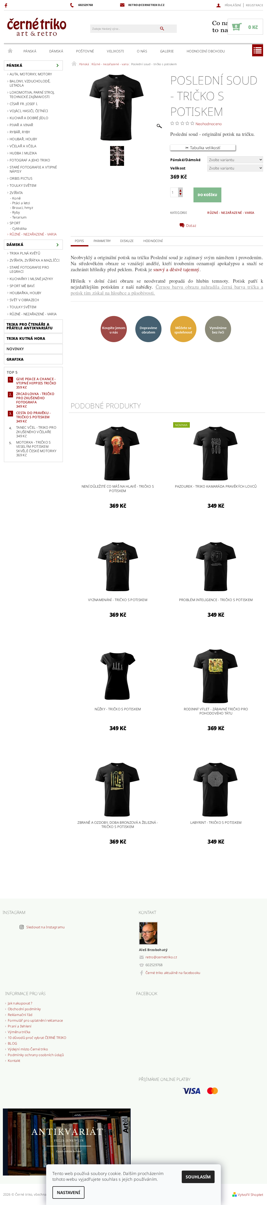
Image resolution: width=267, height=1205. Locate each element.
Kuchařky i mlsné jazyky (31, 278)
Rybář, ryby (20, 132)
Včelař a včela (23, 146)
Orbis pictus (21, 178)
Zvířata (16, 192)
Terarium (19, 217)
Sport (15, 223)
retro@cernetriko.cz (161, 957)
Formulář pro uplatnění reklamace (35, 1020)
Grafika (15, 359)
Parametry (102, 241)
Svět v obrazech (24, 300)
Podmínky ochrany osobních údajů (36, 1054)
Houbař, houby (23, 139)
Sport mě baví (22, 285)
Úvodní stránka (10, 51)
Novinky (15, 348)
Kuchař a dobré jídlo (29, 118)
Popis (79, 241)
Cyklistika (19, 228)
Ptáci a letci (21, 203)
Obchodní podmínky (24, 1009)
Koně (16, 198)
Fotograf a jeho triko (30, 160)
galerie (167, 51)
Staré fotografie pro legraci (29, 269)
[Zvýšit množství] (180, 189)
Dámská (56, 51)
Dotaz (191, 225)
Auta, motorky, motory (31, 74)
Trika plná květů (25, 253)
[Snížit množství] (180, 194)
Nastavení (68, 1192)
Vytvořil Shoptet (250, 1194)
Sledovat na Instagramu (45, 927)
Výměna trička (19, 1032)
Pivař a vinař (21, 125)
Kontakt (14, 1060)
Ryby (16, 212)
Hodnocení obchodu (206, 51)
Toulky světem (23, 185)
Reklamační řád (20, 1014)
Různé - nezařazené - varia (33, 234)
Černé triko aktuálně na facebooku (173, 972)
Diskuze (127, 241)
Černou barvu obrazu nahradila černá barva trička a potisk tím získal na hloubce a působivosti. (167, 289)
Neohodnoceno (209, 123)
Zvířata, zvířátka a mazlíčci (34, 260)
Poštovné (85, 51)
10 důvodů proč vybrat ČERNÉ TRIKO (37, 1037)
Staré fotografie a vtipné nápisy (33, 169)
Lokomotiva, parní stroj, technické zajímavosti (32, 94)
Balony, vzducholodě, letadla (30, 83)
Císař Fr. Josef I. (24, 103)
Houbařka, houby (25, 292)
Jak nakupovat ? (20, 1003)
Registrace (254, 5)
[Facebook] (6, 5)
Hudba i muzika (23, 153)
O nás (142, 51)
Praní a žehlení (20, 1026)
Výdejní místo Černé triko (28, 1049)
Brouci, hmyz (22, 207)
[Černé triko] (36, 27)
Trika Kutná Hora (26, 338)
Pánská (29, 51)
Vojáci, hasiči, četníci (29, 110)
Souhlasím (198, 1177)
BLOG (12, 1043)
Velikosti (115, 51)
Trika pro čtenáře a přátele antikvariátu (30, 326)
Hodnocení (153, 241)
